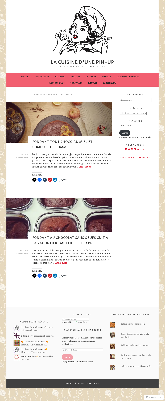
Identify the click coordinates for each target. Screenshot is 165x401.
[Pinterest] (135, 149)
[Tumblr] (144, 149)
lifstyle (92, 83)
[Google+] (141, 149)
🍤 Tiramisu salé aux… (31, 342)
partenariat (109, 83)
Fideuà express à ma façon (133, 324)
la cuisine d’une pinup (135, 157)
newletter (135, 121)
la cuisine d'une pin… (30, 327)
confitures (76, 83)
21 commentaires (22, 253)
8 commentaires (22, 157)
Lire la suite (85, 166)
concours (91, 77)
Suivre (125, 133)
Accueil (25, 77)
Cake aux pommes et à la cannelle (136, 366)
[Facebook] (126, 149)
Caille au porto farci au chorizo (134, 345)
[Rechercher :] (135, 100)
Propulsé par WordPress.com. (82, 383)
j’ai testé (75, 77)
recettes (60, 77)
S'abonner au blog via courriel (83, 330)
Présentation (42, 77)
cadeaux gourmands (128, 77)
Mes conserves (57, 83)
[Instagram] (132, 149)
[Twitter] (129, 149)
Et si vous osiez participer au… (40, 336)
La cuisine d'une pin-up (82, 62)
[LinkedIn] (138, 149)
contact (106, 77)
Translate (82, 322)
